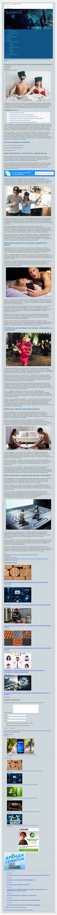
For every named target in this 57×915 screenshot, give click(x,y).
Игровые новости (12, 36)
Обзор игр (10, 34)
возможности (15, 554)
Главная (6, 59)
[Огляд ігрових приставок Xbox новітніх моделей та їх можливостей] (14, 796)
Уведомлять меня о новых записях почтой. (18, 725)
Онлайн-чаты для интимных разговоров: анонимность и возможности (26, 118)
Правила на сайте (14, 33)
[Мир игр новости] (13, 23)
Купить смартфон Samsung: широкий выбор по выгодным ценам (21, 754)
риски (28, 554)
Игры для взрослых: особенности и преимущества (22, 114)
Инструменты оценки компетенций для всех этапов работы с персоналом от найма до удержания (24, 671)
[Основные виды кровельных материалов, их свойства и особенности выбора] (17, 645)
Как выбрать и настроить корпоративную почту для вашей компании (27, 604)
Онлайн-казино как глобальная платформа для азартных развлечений (23, 811)
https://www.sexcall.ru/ (18, 145)
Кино (8, 38)
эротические (34, 554)
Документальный (14, 47)
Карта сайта (12, 31)
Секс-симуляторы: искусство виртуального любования (23, 122)
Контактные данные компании (17, 112)
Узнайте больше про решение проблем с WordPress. (18, 910)
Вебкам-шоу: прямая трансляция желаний (20, 120)
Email (6, 717)
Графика (12, 50)
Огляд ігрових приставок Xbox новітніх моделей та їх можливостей (22, 798)
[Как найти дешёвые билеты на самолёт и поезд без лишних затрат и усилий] (17, 690)
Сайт (5, 720)
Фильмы (12, 45)
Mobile (11, 49)
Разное (9, 40)
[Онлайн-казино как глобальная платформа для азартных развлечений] (14, 810)
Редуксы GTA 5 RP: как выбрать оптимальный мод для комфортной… (23, 825)
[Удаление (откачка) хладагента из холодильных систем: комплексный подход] (17, 623)
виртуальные (7, 554)
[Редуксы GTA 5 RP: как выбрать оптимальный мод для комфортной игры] (14, 824)
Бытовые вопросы (12, 54)
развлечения (23, 554)
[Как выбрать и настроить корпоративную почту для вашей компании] (17, 602)
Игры (11, 43)
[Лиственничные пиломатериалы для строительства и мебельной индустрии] (17, 579)
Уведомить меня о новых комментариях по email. (19, 723)
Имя (5, 715)
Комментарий (8, 712)
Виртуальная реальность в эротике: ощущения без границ (24, 116)
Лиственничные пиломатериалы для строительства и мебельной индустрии (24, 770)
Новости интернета (14, 41)
